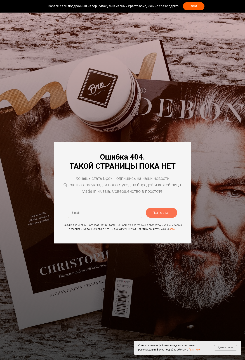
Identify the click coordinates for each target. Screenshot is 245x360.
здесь (172, 229)
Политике (194, 350)
